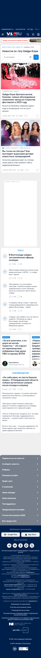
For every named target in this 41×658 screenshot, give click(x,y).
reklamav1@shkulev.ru (20, 595)
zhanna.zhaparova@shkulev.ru (13, 584)
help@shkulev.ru (25, 577)
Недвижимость (7, 29)
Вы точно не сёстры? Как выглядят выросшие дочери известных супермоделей (17, 154)
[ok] (20, 545)
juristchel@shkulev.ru (23, 575)
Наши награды (8, 492)
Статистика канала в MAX (13, 515)
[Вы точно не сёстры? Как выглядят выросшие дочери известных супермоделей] (20, 133)
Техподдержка (9, 504)
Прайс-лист (7, 481)
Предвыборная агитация (13, 509)
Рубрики (6, 470)
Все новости (17, 47)
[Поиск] (28, 34)
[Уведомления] (33, 34)
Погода (30, 29)
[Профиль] (38, 34)
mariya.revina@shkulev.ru (13, 589)
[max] (26, 545)
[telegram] (9, 545)
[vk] (15, 545)
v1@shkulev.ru (30, 572)
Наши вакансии (9, 498)
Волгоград (6, 47)
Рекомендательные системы (20, 610)
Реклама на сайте (10, 475)
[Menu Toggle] (2, 34)
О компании (7, 487)
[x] (32, 545)
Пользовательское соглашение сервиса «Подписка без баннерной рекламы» (20, 614)
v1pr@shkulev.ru (32, 601)
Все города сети (9, 521)
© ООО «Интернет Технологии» (20, 643)
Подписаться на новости (13, 458)
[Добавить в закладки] (37, 116)
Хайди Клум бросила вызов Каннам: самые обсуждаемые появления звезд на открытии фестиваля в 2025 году (18, 98)
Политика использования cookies (20, 607)
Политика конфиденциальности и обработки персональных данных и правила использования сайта (20, 618)
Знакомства (20, 29)
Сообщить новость (10, 464)
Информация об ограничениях (20, 604)
